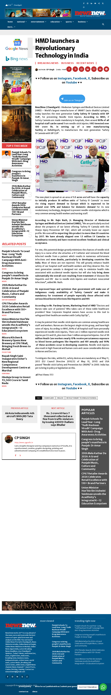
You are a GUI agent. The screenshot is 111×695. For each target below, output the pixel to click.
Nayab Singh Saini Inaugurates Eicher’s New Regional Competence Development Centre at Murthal (16, 363)
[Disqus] (39, 496)
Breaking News (48, 63)
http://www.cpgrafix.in (23, 442)
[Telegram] (106, 69)
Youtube (71, 82)
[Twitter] (103, 3)
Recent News (85, 63)
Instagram (65, 78)
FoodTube (6, 352)
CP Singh (50, 70)
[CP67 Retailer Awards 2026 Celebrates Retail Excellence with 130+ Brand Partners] (6, 205)
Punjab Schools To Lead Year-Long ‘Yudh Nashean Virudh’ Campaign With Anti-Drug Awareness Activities (21, 159)
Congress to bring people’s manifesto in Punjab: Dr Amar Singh (21, 176)
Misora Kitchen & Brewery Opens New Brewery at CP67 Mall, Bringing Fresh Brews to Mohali (16, 343)
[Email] (94, 69)
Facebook (79, 78)
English (60, 398)
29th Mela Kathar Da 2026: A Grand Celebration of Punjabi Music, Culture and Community (21, 192)
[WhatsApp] (84, 7)
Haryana (6, 373)
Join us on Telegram (74, 100)
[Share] (99, 3)
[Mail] (95, 3)
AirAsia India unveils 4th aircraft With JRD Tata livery (19, 416)
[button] (103, 24)
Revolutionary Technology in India (81, 398)
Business (67, 63)
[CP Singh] (37, 69)
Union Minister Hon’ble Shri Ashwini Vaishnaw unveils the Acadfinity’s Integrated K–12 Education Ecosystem (21, 228)
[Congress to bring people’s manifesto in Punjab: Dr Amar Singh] (6, 174)
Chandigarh (49, 398)
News (4, 269)
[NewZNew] (90, 14)
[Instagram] (87, 3)
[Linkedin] (91, 3)
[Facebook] (84, 3)
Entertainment (9, 300)
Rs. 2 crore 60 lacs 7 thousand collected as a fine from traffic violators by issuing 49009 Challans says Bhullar (58, 419)
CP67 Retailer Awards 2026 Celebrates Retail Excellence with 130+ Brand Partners (21, 209)
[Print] (100, 69)
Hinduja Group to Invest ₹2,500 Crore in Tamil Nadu (16, 380)
